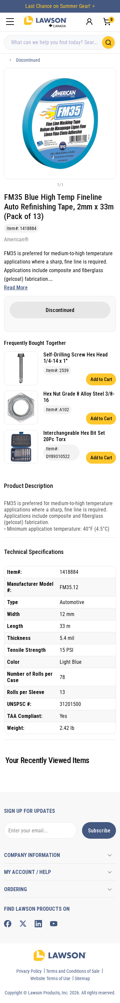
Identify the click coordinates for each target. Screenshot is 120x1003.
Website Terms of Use (50, 978)
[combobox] (60, 42)
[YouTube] (53, 923)
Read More (16, 287)
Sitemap (82, 978)
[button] (49, 184)
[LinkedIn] (38, 923)
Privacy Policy (29, 971)
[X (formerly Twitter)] (23, 923)
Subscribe (99, 830)
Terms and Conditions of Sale (73, 971)
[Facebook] (7, 923)
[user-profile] (89, 22)
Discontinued (28, 60)
